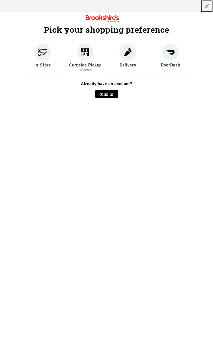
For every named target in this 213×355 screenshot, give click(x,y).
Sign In (107, 94)
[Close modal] (207, 6)
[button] (42, 58)
